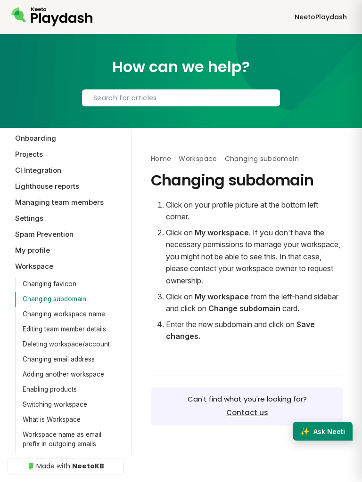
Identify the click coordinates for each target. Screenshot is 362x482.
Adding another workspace (63, 374)
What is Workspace (52, 419)
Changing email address (59, 359)
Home (161, 158)
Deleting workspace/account (66, 344)
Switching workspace (55, 404)
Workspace (198, 158)
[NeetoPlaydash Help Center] (51, 17)
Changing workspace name (64, 314)
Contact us (247, 413)
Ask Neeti (322, 431)
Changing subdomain (54, 299)
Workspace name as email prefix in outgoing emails (62, 439)
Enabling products (50, 389)
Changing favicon (49, 284)
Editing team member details (64, 329)
